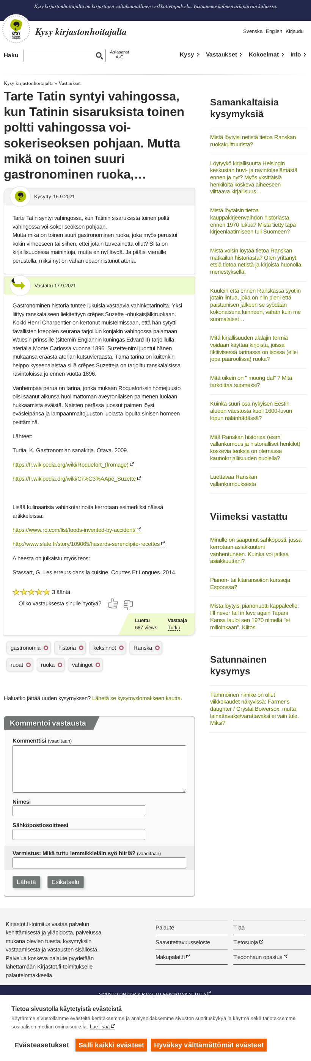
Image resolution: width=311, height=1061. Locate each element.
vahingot (82, 664)
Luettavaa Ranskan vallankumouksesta (233, 480)
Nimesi (22, 801)
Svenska (252, 31)
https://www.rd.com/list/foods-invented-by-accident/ (74, 530)
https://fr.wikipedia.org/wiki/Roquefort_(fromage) (71, 464)
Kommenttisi (29, 740)
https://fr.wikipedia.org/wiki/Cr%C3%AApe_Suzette (74, 478)
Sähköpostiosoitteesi (40, 825)
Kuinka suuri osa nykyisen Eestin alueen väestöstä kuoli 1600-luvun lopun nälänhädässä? (251, 410)
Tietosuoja (245, 942)
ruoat (17, 664)
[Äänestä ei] (128, 605)
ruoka (48, 664)
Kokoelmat (264, 54)
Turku (174, 627)
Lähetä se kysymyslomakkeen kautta (136, 698)
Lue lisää (100, 1027)
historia (67, 647)
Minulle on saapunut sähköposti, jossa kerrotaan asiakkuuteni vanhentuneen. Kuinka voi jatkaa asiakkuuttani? (256, 550)
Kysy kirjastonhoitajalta (28, 83)
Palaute (165, 927)
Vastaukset (221, 54)
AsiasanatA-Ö (119, 54)
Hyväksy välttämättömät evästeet (209, 1045)
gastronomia (26, 647)
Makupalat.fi (170, 957)
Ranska (143, 647)
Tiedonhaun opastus (257, 957)
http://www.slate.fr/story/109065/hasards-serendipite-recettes (86, 544)
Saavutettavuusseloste (183, 942)
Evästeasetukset (41, 1045)
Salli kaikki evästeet (111, 1045)
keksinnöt (104, 647)
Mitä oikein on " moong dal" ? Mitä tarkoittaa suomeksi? (251, 381)
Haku (11, 55)
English (274, 31)
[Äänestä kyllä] (113, 603)
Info (296, 54)
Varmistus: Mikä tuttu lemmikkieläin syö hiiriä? (74, 853)
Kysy (187, 54)
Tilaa (239, 927)
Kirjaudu (294, 31)
